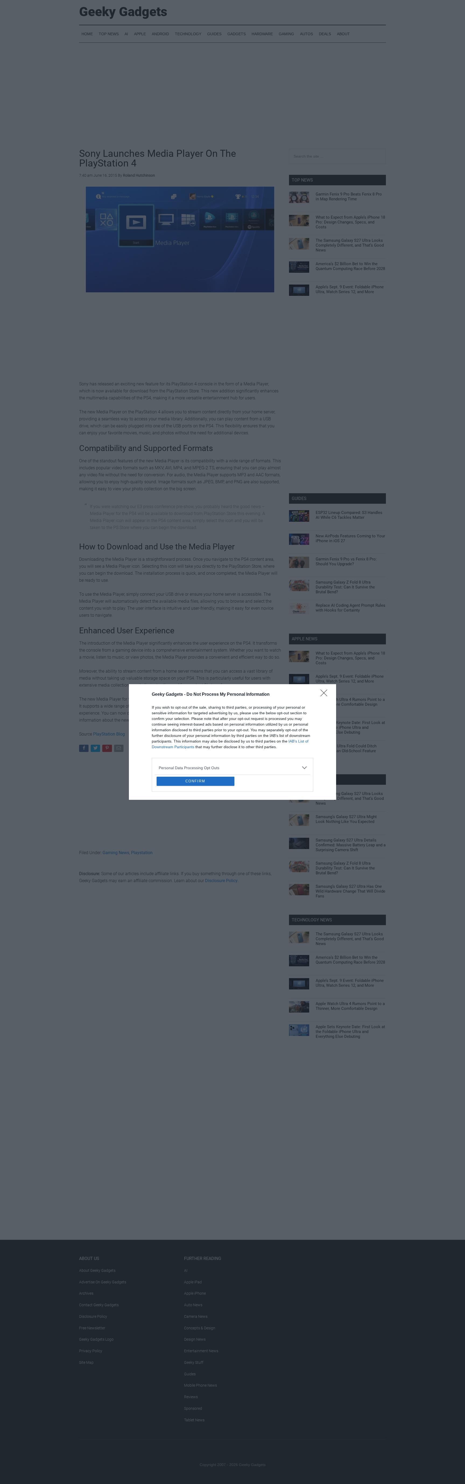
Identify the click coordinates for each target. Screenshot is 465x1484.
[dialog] (232, 742)
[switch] (299, 740)
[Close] (325, 656)
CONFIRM (195, 820)
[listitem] (232, 729)
